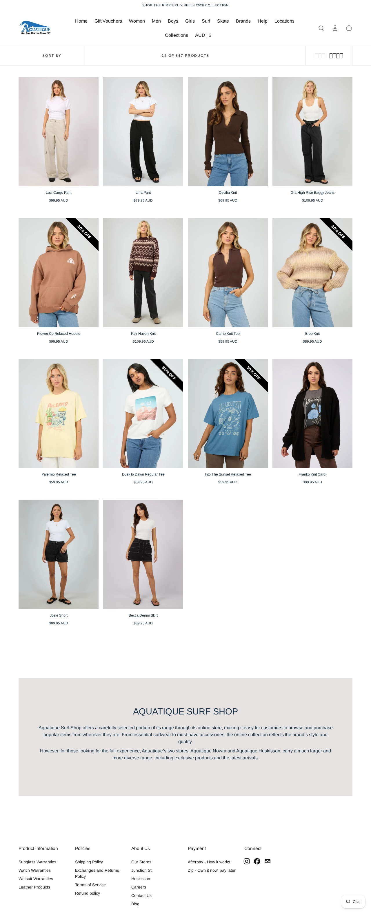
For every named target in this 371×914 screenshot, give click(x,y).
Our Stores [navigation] (141, 862)
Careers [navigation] (138, 887)
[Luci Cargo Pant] (59, 131)
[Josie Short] (59, 554)
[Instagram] (246, 861)
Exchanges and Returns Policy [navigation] (97, 873)
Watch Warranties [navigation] (35, 870)
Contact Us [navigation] (141, 895)
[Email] (267, 861)
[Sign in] (335, 28)
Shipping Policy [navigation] (89, 862)
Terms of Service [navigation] (90, 884)
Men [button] (156, 21)
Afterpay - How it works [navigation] (209, 862)
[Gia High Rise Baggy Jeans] (312, 131)
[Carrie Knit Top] (228, 272)
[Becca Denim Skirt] (143, 554)
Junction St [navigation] (141, 870)
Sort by (51, 56)
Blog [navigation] (135, 904)
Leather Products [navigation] (34, 887)
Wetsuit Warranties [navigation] (36, 878)
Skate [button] (223, 21)
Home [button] (81, 21)
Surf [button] (206, 21)
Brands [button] (243, 21)
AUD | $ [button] (203, 35)
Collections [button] (176, 35)
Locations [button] (284, 21)
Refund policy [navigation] (87, 893)
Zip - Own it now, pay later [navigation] (212, 870)
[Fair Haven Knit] (143, 272)
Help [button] (263, 21)
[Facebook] (257, 861)
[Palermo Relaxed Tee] (59, 413)
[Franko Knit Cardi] (312, 413)
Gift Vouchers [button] (108, 21)
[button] (203, 36)
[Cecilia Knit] (228, 131)
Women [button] (137, 21)
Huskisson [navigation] (140, 878)
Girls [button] (190, 21)
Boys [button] (173, 21)
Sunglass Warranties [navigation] (37, 862)
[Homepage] (35, 28)
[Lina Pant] (143, 131)
